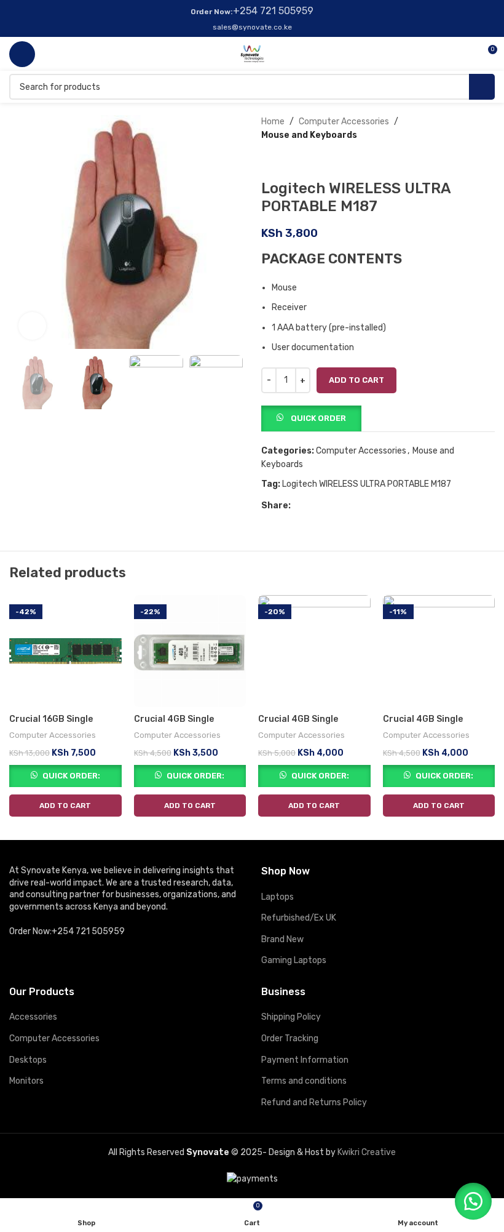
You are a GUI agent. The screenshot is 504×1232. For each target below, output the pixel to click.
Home (273, 121)
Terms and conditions (304, 1081)
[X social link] (312, 506)
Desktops (28, 1060)
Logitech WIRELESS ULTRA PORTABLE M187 (366, 484)
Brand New (282, 939)
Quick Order (318, 418)
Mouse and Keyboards (309, 135)
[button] (311, 417)
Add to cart (356, 380)
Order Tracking (289, 1038)
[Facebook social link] (298, 506)
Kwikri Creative (366, 1152)
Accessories (33, 1017)
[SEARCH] (482, 87)
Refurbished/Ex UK (298, 918)
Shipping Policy (291, 1017)
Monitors (26, 1081)
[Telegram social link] (340, 506)
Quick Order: (71, 775)
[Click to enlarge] (32, 326)
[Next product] (292, 161)
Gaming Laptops (293, 960)
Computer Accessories (344, 121)
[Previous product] (267, 161)
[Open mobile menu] (22, 54)
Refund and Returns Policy (314, 1102)
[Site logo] (252, 53)
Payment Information (304, 1060)
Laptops (277, 897)
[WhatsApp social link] (326, 506)
